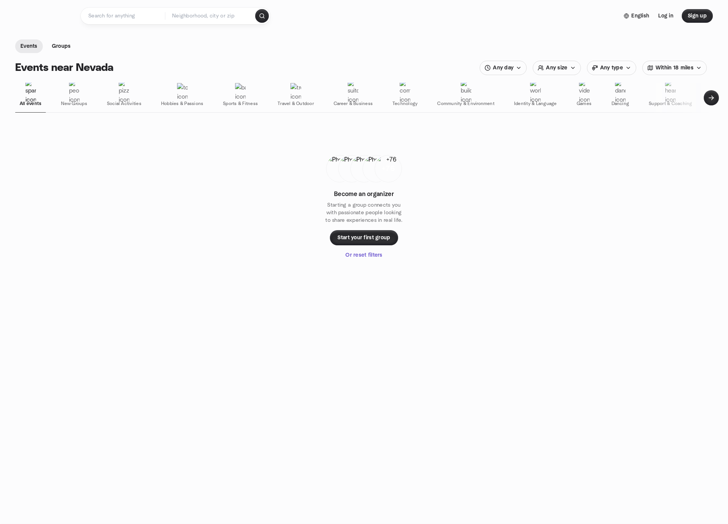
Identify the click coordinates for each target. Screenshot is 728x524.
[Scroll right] (711, 97)
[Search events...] (262, 16)
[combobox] (210, 16)
